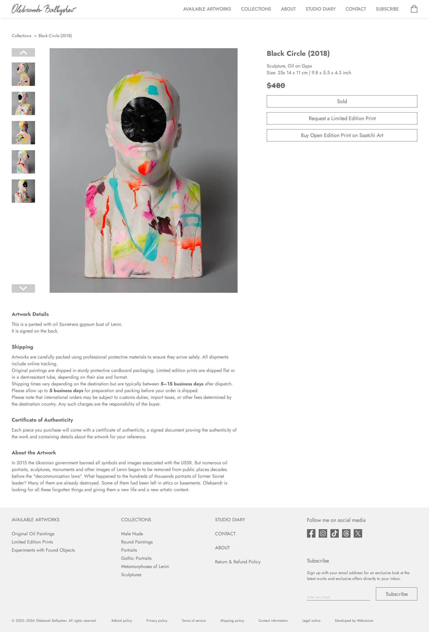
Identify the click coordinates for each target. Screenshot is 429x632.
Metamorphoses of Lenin (145, 566)
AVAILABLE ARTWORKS (207, 9)
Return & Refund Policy (238, 561)
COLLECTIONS (256, 9)
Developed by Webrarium (354, 620)
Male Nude (132, 533)
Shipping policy (232, 620)
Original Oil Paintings (33, 533)
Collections (21, 36)
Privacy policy (157, 620)
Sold (342, 101)
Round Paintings (137, 542)
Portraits (129, 550)
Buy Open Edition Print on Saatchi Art (342, 135)
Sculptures (131, 574)
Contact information (273, 620)
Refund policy (121, 620)
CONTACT (356, 9)
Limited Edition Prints (32, 542)
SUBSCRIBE (387, 9)
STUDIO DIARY (321, 9)
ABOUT (288, 9)
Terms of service (194, 620)
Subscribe (397, 594)
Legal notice (311, 620)
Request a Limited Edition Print (342, 118)
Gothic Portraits (136, 558)
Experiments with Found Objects (43, 550)
